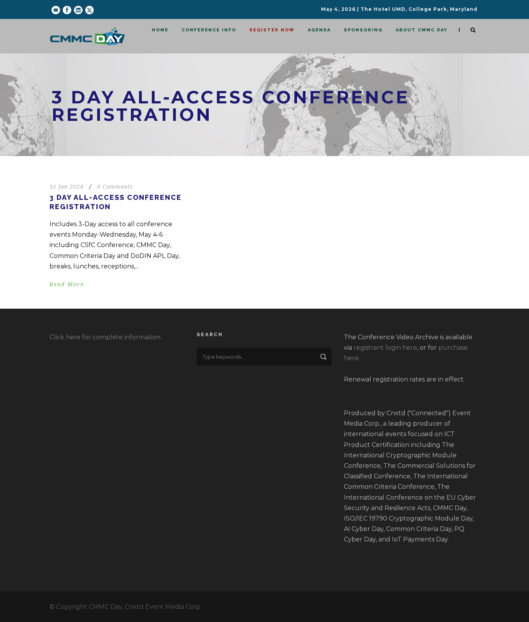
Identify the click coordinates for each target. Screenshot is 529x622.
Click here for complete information (105, 337)
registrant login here (385, 347)
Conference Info (209, 30)
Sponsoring (363, 30)
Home (160, 30)
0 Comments (115, 187)
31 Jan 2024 (67, 187)
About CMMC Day (422, 30)
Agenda (319, 30)
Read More (67, 284)
